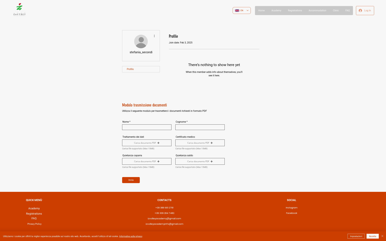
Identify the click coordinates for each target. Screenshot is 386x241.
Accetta (372, 236)
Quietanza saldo (184, 155)
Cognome (181, 122)
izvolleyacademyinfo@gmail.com (164, 223)
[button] (146, 143)
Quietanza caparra (132, 155)
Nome (125, 122)
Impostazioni (356, 236)
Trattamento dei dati (133, 137)
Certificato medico (185, 137)
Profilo (130, 69)
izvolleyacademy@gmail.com (164, 218)
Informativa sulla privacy (130, 236)
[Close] (382, 236)
